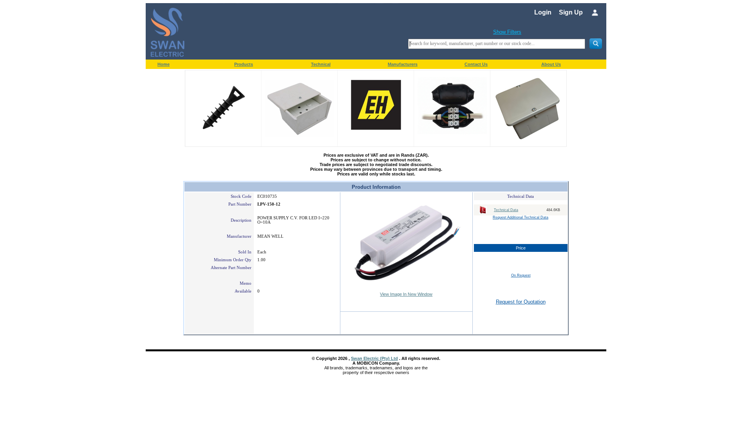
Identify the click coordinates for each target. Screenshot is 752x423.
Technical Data (506, 210)
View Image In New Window (406, 294)
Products (243, 64)
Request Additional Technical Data (520, 217)
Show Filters (507, 32)
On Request (521, 275)
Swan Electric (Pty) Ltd (374, 358)
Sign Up (571, 12)
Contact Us (476, 64)
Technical (321, 64)
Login (542, 12)
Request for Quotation (521, 302)
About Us (551, 64)
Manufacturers (403, 64)
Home (163, 64)
